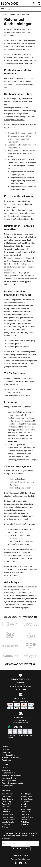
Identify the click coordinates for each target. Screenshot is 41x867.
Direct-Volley (6, 801)
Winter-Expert (26, 824)
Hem (5, 14)
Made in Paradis (8, 822)
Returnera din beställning (20, 722)
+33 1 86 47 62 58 (20, 689)
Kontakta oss (20, 682)
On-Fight (5, 827)
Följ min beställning (9, 755)
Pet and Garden (27, 799)
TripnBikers (25, 819)
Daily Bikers (6, 796)
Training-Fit (25, 811)
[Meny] (2, 9)
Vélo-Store (25, 822)
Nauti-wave (6, 824)
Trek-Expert (25, 814)
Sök (10, 9)
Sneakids (24, 806)
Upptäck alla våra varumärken (20, 664)
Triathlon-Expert (27, 817)
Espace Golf (6, 804)
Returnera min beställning (11, 757)
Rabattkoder (6, 760)
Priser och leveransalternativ (12, 783)
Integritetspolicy (7, 785)
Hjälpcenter (6, 752)
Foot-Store (6, 806)
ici (35, 110)
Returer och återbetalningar (12, 775)
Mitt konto (5, 750)
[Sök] (7, 9)
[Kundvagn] (39, 3)
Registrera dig (20, 848)
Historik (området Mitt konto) (14, 119)
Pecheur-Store (26, 796)
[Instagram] (15, 863)
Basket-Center (7, 794)
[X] (25, 863)
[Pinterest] (20, 863)
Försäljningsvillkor (8, 773)
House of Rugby (8, 817)
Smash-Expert (26, 801)
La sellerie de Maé (8, 819)
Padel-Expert (26, 794)
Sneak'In (24, 804)
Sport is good (26, 809)
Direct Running (7, 799)
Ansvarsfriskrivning (9, 778)
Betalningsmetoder (9, 780)
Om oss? (5, 767)
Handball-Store (7, 814)
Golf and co (6, 811)
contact (7, 323)
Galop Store (6, 809)
